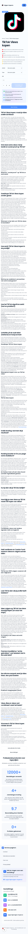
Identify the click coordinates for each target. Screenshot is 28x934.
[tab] (14, 107)
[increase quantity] (9, 85)
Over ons (5, 860)
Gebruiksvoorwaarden (9, 856)
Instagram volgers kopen (6, 587)
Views (7, 38)
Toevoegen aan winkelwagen (19, 85)
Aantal (3, 68)
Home (3, 38)
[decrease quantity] (3, 85)
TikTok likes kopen (23, 427)
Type (3, 72)
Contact (5, 852)
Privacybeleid (6, 864)
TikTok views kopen (20, 544)
